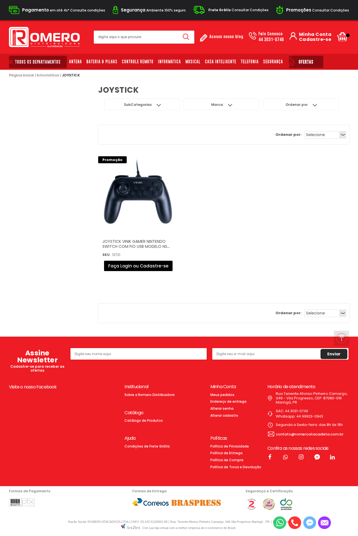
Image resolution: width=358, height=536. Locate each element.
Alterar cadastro (224, 415)
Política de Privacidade (229, 446)
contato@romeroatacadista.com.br (309, 434)
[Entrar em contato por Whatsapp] (279, 522)
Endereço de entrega (228, 401)
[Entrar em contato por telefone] (294, 522)
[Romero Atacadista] (44, 37)
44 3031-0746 (271, 37)
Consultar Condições (238, 10)
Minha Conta (315, 34)
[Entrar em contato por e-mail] (324, 522)
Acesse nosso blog (226, 37)
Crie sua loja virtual (155, 528)
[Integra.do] (286, 508)
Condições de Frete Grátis (147, 446)
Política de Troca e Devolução (235, 467)
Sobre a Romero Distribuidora (149, 394)
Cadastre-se (315, 39)
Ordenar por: (288, 134)
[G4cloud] (269, 508)
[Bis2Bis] (251, 508)
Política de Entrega (226, 453)
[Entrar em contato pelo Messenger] (309, 522)
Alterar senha (222, 408)
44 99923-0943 (309, 416)
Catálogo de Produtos (143, 420)
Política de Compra (226, 460)
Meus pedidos (222, 394)
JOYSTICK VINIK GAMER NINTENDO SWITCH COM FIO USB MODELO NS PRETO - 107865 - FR (134, 246)
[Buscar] (186, 37)
